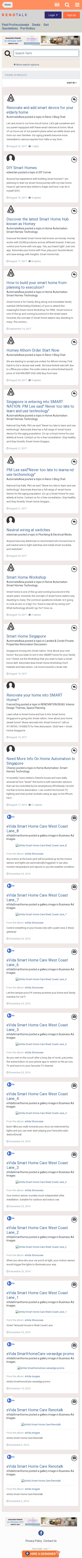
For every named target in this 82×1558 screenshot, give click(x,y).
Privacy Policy (34, 1540)
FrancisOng (13, 704)
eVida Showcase (34, 853)
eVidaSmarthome (17, 835)
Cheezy (11, 767)
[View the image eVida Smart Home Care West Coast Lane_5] (41, 1044)
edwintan (12, 172)
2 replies (36, 614)
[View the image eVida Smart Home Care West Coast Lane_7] (41, 914)
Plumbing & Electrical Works (55, 534)
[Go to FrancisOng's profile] (10, 685)
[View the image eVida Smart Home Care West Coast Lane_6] (41, 979)
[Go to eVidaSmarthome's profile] (10, 817)
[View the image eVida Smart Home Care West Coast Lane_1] (41, 1311)
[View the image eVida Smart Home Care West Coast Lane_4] (41, 1112)
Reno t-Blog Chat (55, 116)
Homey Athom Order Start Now (32, 350)
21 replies (36, 804)
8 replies (36, 261)
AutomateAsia (15, 116)
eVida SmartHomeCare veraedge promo (40, 1353)
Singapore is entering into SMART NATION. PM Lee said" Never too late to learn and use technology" (40, 406)
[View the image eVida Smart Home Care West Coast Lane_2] (41, 1246)
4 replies (36, 197)
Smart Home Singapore (26, 636)
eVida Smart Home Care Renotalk (34, 1410)
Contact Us (50, 1540)
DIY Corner (45, 172)
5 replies (36, 380)
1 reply (35, 146)
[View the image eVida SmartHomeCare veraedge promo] (41, 1368)
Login (52, 15)
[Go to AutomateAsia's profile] (10, 98)
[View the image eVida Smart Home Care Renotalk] (41, 1424)
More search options (27, 64)
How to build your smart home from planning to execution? (36, 285)
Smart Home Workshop (26, 577)
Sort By (71, 83)
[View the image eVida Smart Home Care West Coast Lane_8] (41, 845)
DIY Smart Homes (21, 167)
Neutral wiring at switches (28, 530)
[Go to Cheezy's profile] (10, 749)
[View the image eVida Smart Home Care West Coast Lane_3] (41, 1181)
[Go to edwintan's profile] (10, 158)
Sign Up (71, 15)
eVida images (32, 1376)
